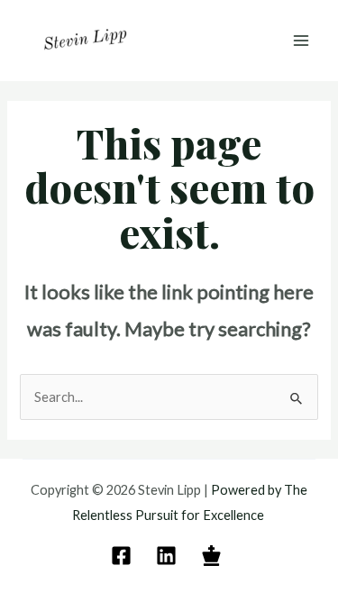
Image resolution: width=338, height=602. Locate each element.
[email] (124, 555)
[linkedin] (169, 555)
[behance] (214, 555)
